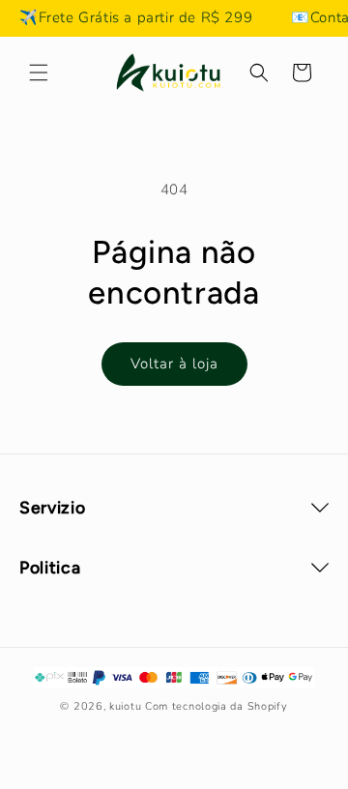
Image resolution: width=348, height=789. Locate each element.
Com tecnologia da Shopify (216, 706)
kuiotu (125, 706)
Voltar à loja (174, 363)
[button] (38, 72)
